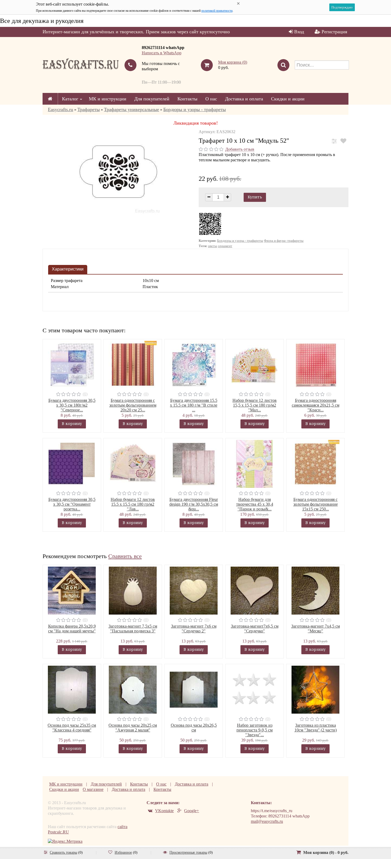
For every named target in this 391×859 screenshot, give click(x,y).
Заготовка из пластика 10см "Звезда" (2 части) (315, 727)
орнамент (225, 246)
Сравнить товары (63, 852)
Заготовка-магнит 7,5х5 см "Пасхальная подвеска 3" (133, 628)
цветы (212, 246)
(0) (85, 394)
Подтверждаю (342, 7)
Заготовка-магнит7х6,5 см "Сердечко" (254, 628)
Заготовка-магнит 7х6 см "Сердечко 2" (194, 628)
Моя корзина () (232, 62)
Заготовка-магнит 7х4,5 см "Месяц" (315, 628)
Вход (299, 31)
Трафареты (88, 109)
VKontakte (164, 810)
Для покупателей (151, 98)
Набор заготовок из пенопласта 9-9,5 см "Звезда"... (254, 730)
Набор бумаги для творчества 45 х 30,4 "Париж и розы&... (254, 504)
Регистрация (334, 31)
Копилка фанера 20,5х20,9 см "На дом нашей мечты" (72, 628)
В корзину (72, 423)
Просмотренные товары (188, 852)
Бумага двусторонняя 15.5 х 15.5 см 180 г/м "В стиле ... (193, 405)
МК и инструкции (107, 98)
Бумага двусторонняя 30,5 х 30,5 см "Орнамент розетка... (71, 504)
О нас (211, 98)
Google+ (191, 810)
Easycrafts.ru (60, 109)
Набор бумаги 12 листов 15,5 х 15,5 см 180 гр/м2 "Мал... (254, 405)
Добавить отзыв (239, 149)
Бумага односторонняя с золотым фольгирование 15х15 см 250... (315, 504)
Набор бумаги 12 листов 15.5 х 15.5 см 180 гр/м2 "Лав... (133, 504)
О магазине (93, 789)
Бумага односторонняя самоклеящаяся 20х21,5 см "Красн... (315, 405)
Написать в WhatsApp (161, 53)
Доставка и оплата (244, 98)
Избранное (123, 852)
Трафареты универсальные (131, 109)
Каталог (70, 98)
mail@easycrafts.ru (267, 821)
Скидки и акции (288, 98)
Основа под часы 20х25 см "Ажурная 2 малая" (133, 727)
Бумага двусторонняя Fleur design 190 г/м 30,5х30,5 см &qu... (193, 504)
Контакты (187, 98)
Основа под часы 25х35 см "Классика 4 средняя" (72, 727)
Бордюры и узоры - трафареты (194, 109)
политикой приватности (216, 11)
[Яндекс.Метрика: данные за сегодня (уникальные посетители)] (65, 841)
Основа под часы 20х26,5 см (194, 727)
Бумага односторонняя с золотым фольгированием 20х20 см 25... (132, 405)
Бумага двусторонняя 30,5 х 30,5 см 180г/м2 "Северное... (71, 405)
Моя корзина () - (325, 852)
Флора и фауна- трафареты (283, 241)
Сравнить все (125, 556)
